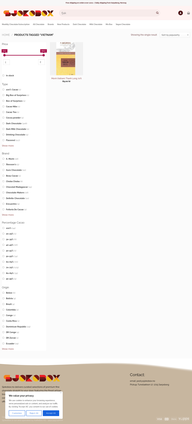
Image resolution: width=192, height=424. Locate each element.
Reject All (34, 413)
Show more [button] (8, 145)
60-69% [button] (12, 262)
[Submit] (157, 13)
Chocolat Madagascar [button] (19, 187)
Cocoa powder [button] (15, 118)
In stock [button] (10, 75)
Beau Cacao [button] (13, 176)
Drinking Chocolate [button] (17, 134)
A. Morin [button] (12, 159)
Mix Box (109, 24)
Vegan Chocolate (123, 24)
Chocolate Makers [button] (17, 192)
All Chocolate (38, 24)
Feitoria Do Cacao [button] (16, 209)
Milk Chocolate (95, 24)
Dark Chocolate (79, 24)
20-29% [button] (11, 234)
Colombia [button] (12, 310)
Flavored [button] (13, 140)
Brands (51, 24)
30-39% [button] (11, 239)
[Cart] (188, 13)
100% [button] (11, 228)
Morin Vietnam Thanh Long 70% (66, 78)
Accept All (51, 413)
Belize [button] (10, 293)
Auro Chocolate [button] (16, 170)
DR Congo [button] (12, 332)
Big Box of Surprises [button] (17, 95)
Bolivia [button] (11, 298)
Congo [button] (11, 315)
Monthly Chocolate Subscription (16, 24)
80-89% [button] (12, 273)
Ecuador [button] (12, 343)
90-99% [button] (11, 279)
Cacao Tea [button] (12, 112)
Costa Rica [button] (12, 321)
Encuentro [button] (13, 204)
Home (6, 34)
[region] (34, 405)
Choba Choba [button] (14, 181)
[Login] (180, 13)
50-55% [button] (11, 250)
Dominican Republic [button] (18, 326)
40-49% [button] (12, 245)
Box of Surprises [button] (15, 101)
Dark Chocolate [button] (16, 123)
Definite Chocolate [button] (17, 198)
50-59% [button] (12, 256)
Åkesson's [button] (12, 164)
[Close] (61, 392)
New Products (63, 24)
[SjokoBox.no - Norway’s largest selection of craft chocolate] (28, 13)
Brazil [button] (10, 304)
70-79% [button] (12, 267)
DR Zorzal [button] (12, 338)
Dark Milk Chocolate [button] (17, 129)
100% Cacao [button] (13, 89)
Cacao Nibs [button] (13, 106)
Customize (17, 413)
